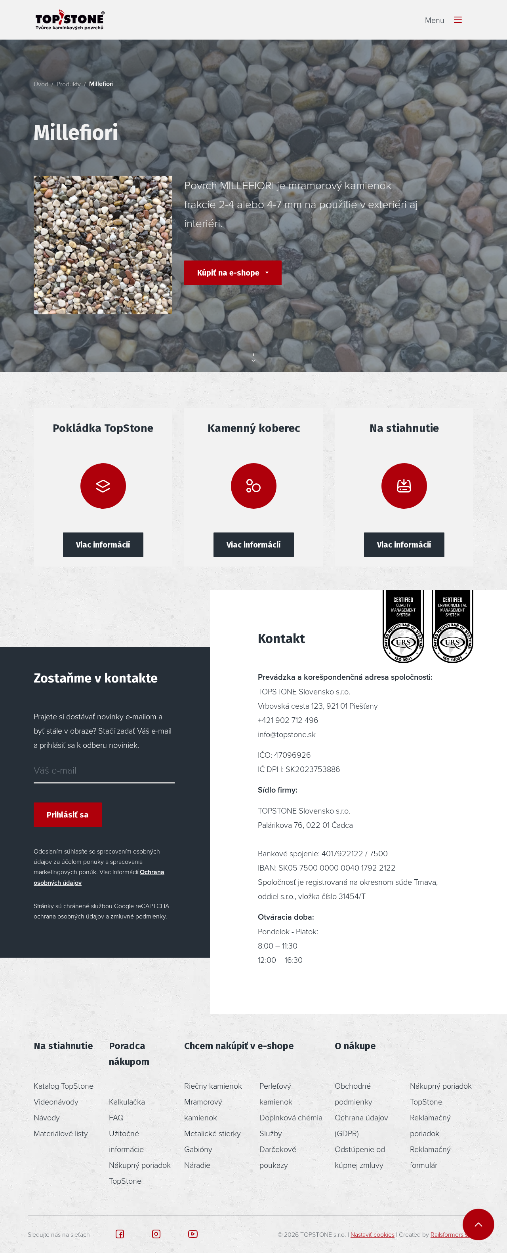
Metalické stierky (212, 1133)
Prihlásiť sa (68, 814)
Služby (270, 1133)
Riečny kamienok (213, 1085)
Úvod (41, 84)
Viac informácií (103, 544)
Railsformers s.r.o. (454, 1234)
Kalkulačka (127, 1101)
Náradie (197, 1164)
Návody (47, 1117)
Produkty (69, 84)
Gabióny (198, 1148)
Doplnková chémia (290, 1117)
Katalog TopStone (63, 1085)
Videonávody (56, 1101)
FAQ (116, 1117)
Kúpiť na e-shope (229, 273)
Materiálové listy (61, 1133)
